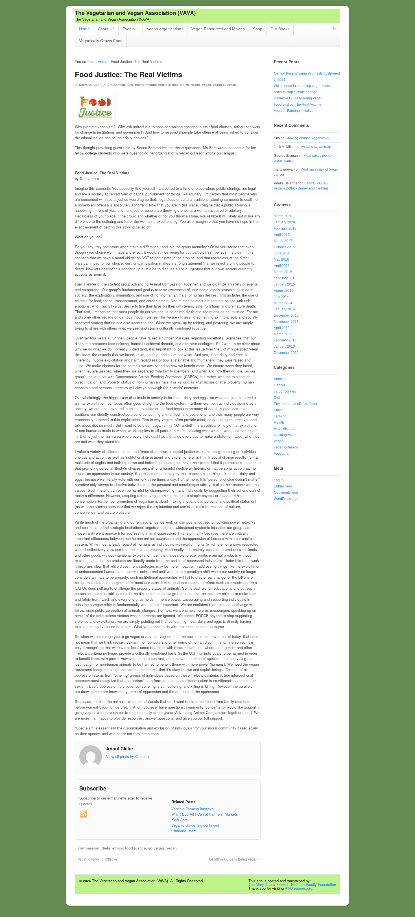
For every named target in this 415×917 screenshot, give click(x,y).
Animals (119, 84)
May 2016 (281, 260)
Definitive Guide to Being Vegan (233, 859)
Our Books (279, 29)
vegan (171, 848)
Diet (130, 84)
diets (106, 848)
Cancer (279, 385)
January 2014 (284, 309)
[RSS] (83, 814)
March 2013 (283, 334)
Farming (280, 416)
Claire (83, 84)
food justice (135, 848)
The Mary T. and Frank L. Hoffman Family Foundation (292, 884)
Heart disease (284, 429)
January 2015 (284, 284)
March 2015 (283, 272)
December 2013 (286, 315)
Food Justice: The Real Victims (297, 104)
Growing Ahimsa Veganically (307, 138)
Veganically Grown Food (101, 40)
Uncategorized (285, 435)
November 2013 (286, 322)
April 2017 (282, 235)
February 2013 (285, 340)
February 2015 (285, 278)
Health (195, 84)
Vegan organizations (165, 29)
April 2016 (282, 266)
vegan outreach (224, 84)
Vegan (206, 84)
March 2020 (283, 216)
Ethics (184, 84)
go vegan (156, 848)
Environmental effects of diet (156, 84)
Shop (257, 29)
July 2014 (281, 297)
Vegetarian (282, 454)
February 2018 (285, 228)
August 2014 (283, 291)
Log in (278, 480)
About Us (106, 29)
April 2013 (282, 328)
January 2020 (284, 222)
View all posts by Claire (127, 756)
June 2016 (282, 253)
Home (84, 29)
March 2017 (283, 241)
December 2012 (286, 353)
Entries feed (283, 486)
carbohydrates (285, 391)
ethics (117, 848)
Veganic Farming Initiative (97, 859)
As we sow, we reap (316, 147)
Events (129, 29)
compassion (88, 848)
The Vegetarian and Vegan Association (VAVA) (135, 13)
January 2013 (284, 346)
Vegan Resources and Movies (218, 29)
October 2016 (284, 247)
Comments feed (286, 493)
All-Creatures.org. (299, 888)
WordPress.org (285, 499)
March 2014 (283, 303)
